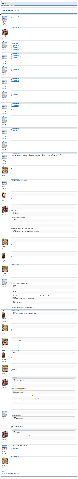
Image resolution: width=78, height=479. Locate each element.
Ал (2, 27)
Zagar (2, 53)
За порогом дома (8, 10)
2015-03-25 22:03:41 (16, 456)
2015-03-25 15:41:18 (16, 350)
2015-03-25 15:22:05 (16, 310)
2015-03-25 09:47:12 (16, 237)
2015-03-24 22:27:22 (16, 191)
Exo (2, 191)
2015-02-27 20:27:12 (16, 103)
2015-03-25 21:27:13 (16, 429)
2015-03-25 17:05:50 (16, 377)
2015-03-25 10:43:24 (16, 264)
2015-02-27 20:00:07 (16, 53)
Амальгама (3, 10)
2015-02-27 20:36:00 (16, 128)
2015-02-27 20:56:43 (16, 153)
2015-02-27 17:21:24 (16, 27)
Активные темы (3, 471)
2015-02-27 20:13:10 (16, 78)
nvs (2, 237)
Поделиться (12, 27)
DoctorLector (3, 310)
